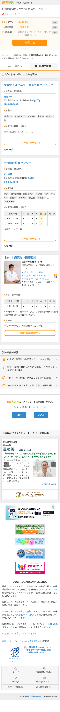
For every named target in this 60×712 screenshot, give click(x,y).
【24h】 (20, 257)
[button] (6, 464)
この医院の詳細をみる (30, 142)
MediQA (16, 681)
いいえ (41, 415)
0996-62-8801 (11, 104)
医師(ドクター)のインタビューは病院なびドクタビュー (58, 491)
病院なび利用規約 (16, 687)
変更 (55, 22)
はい (19, 415)
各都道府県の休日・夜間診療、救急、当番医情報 (29, 385)
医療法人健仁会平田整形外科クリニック (28, 85)
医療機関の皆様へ (44, 672)
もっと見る (9, 202)
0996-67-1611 (11, 182)
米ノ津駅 (8, 174)
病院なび (8, 2)
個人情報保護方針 (44, 687)
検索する (30, 42)
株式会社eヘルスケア (24, 614)
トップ (16, 672)
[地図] (37, 100)
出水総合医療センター (17, 162)
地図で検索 (45, 66)
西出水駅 (8, 96)
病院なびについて (44, 681)
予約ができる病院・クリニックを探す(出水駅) (29, 378)
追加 (55, 32)
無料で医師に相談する (30, 333)
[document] (30, 116)
